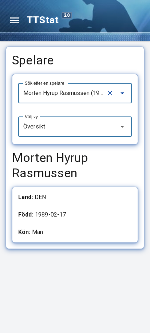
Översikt (34, 126)
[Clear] (110, 93)
